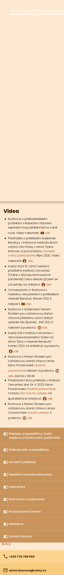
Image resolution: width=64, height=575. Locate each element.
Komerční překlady (22, 462)
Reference (16, 524)
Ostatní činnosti (20, 536)
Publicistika (17, 487)
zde (47, 233)
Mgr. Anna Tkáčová (36, 5)
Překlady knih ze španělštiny (29, 450)
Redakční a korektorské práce (30, 474)
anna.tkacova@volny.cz (27, 570)
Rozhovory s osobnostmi (26, 499)
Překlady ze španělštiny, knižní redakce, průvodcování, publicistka (34, 436)
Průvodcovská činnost (25, 512)
